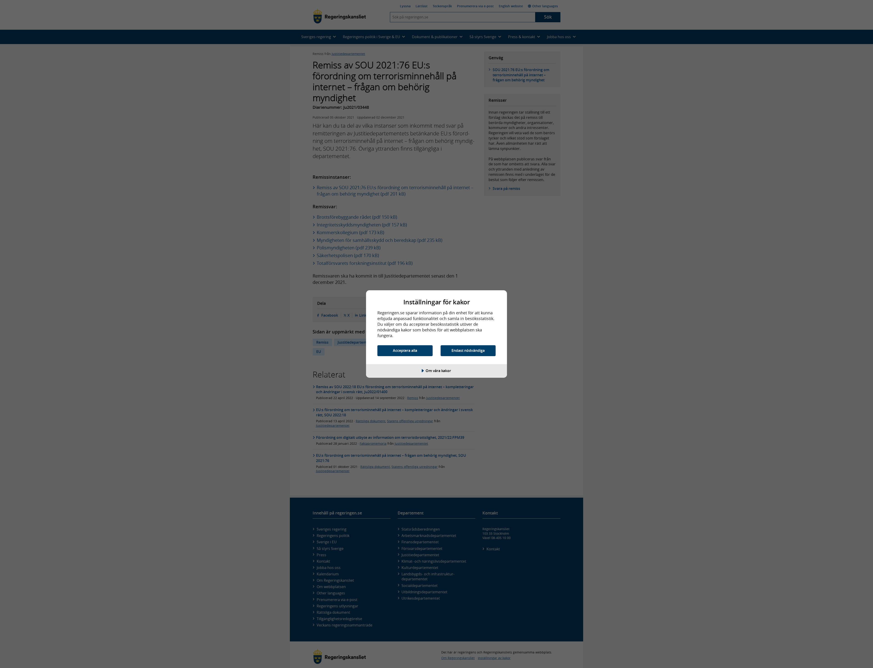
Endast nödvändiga (468, 350)
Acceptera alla (405, 350)
